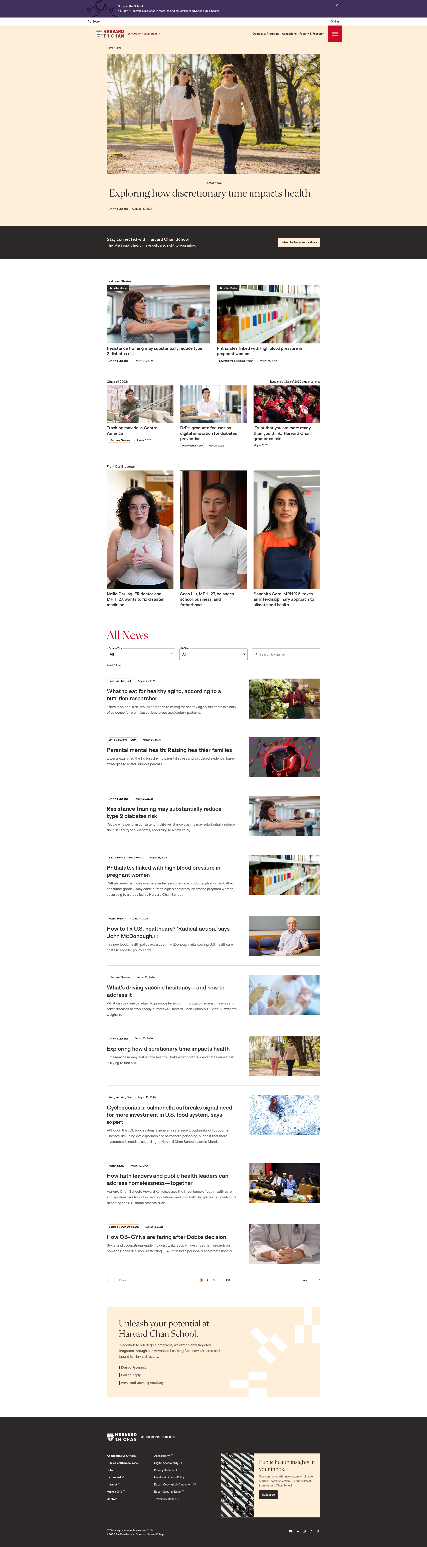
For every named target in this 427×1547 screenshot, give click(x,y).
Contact (112, 1499)
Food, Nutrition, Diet (120, 681)
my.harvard (114, 1477)
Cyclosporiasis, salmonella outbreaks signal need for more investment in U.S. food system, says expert (169, 1114)
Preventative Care (192, 445)
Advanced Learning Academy (142, 1383)
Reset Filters (114, 665)
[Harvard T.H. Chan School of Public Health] (140, 1437)
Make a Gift (114, 1491)
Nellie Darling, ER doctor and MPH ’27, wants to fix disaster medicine (135, 599)
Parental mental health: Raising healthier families (169, 749)
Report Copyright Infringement (173, 1484)
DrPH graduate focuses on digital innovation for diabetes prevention (208, 433)
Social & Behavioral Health (124, 1226)
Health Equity (116, 1165)
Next (305, 1280)
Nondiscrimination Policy (169, 1477)
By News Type (115, 648)
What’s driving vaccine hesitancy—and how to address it (165, 991)
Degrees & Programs (266, 33)
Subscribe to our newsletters (299, 242)
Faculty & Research (311, 33)
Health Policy (116, 918)
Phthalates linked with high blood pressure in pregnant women (259, 350)
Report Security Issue (167, 1491)
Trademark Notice (165, 1499)
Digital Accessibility (166, 1463)
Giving (335, 21)
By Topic (185, 648)
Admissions (289, 33)
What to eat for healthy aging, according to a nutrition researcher (164, 694)
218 (228, 1280)
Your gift (123, 11)
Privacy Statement (165, 1470)
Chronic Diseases (118, 208)
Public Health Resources (122, 1463)
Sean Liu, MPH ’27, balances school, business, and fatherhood (207, 599)
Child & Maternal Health (122, 739)
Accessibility (162, 1455)
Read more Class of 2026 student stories (295, 381)
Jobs (110, 1470)
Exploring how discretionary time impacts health (211, 193)
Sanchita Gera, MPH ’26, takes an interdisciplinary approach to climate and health (284, 599)
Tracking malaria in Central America (132, 430)
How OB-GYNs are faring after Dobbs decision (166, 1236)
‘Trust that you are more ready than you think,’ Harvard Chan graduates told (282, 433)
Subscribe (268, 1494)
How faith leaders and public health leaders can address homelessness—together (167, 1179)
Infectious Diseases (119, 440)
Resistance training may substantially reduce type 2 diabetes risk (154, 350)
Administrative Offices (121, 1455)
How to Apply (131, 1375)
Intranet (112, 1484)
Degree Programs (133, 1367)
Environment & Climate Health (236, 360)
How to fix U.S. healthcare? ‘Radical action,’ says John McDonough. (168, 932)
